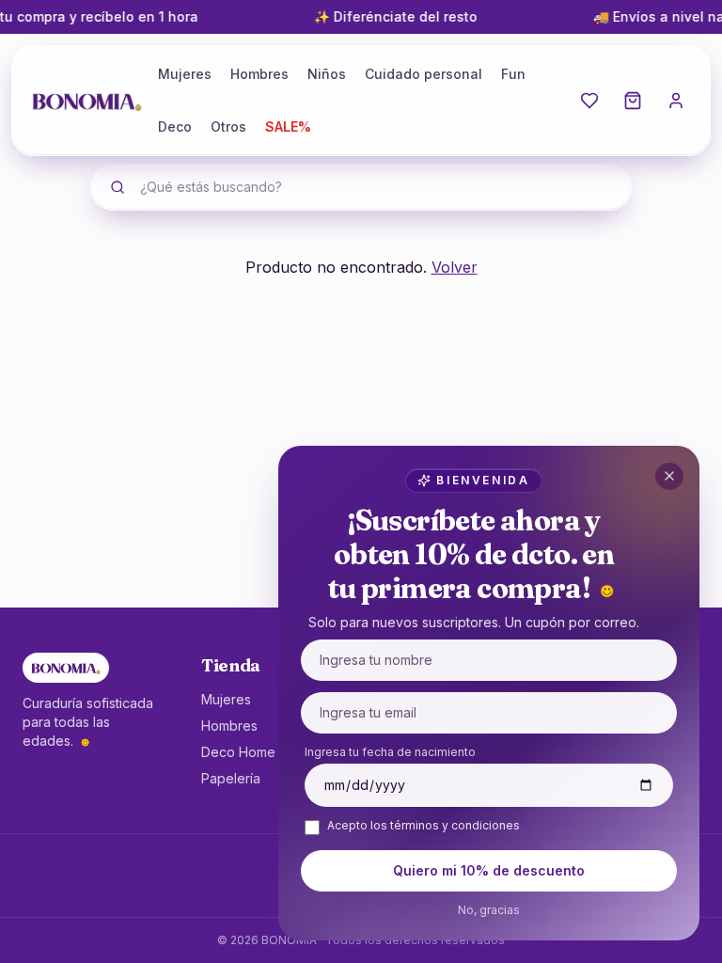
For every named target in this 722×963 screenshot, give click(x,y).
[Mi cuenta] (676, 100)
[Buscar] (117, 187)
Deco (175, 126)
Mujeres (185, 74)
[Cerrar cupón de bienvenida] (669, 476)
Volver (455, 267)
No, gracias (489, 910)
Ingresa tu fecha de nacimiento (390, 752)
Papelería (230, 778)
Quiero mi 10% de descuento (489, 870)
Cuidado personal (423, 74)
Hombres (259, 74)
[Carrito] (632, 100)
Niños (326, 74)
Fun (513, 74)
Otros (228, 126)
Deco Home (238, 752)
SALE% (288, 126)
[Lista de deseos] (589, 100)
